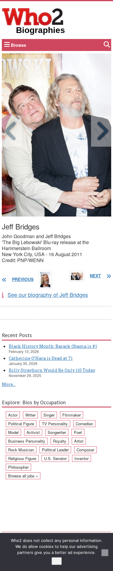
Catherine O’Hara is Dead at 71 (41, 358)
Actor (12, 415)
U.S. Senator (55, 458)
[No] (104, 552)
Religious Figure (22, 458)
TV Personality (55, 423)
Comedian (84, 423)
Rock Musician (21, 450)
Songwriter (57, 432)
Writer (30, 415)
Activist (33, 432)
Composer (85, 450)
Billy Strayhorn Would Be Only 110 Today (52, 370)
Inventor (81, 458)
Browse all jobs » (23, 476)
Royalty (59, 441)
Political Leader (55, 450)
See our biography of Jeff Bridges (48, 294)
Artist (78, 441)
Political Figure (21, 423)
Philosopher (18, 467)
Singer (49, 415)
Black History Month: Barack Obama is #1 (53, 346)
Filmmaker (71, 415)
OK (56, 561)
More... (9, 384)
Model (13, 432)
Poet (78, 432)
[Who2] (33, 16)
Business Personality (26, 441)
